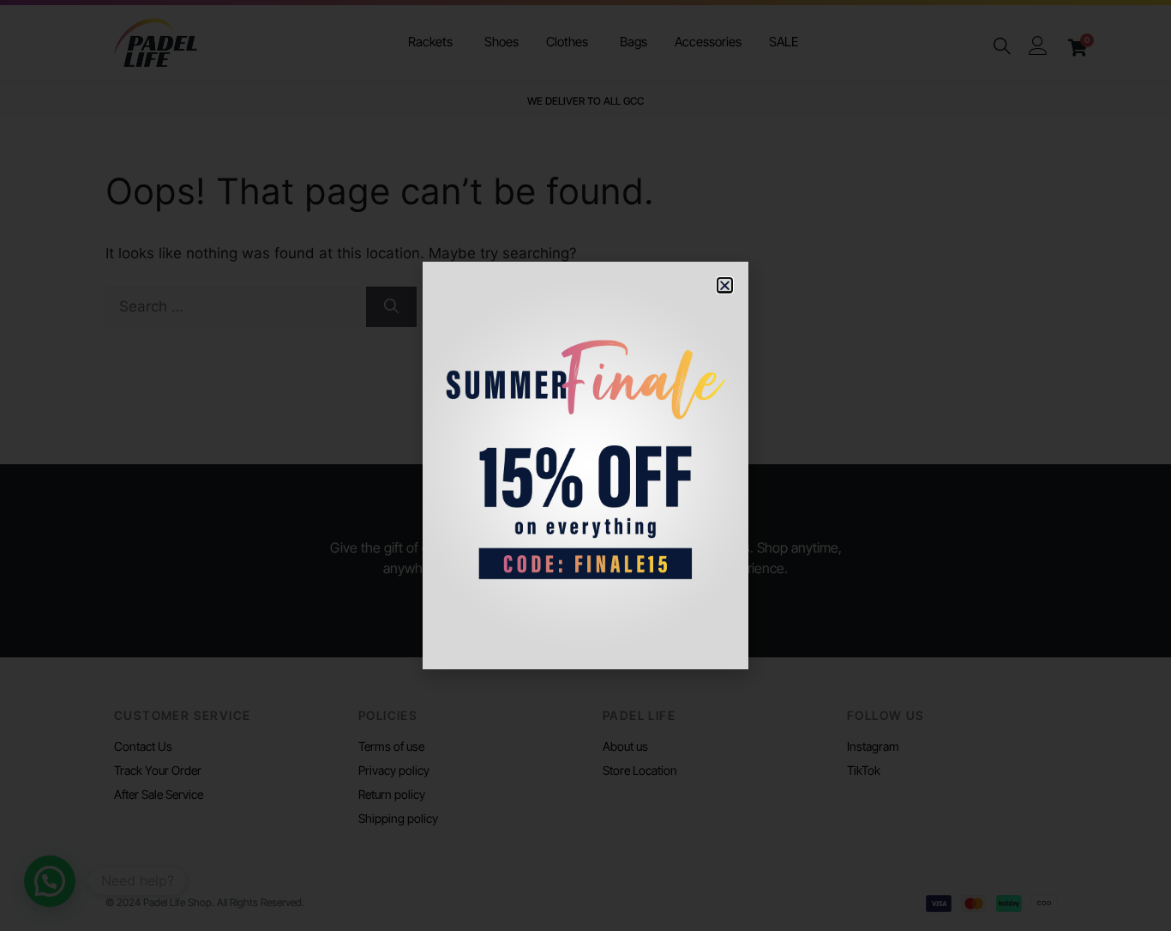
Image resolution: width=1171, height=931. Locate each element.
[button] (724, 285)
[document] (585, 465)
